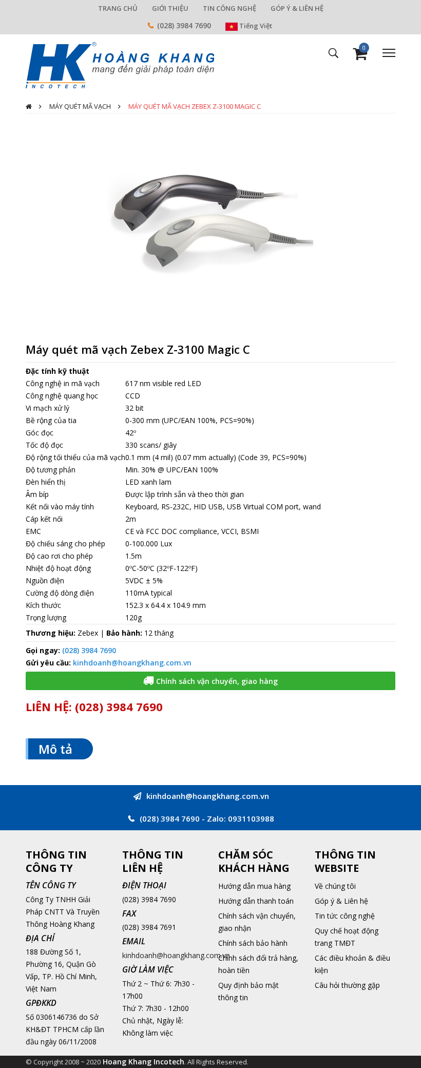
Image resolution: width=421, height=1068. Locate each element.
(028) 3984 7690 (184, 25)
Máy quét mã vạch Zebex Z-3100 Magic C (194, 106)
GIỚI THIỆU (170, 8)
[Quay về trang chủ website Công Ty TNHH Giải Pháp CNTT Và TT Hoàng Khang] (120, 64)
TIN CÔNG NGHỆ (229, 8)
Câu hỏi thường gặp (347, 985)
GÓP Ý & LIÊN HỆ (297, 8)
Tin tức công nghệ (345, 916)
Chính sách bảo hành (253, 943)
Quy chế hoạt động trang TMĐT (346, 937)
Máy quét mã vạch (80, 106)
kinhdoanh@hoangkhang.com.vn (132, 662)
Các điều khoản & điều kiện (352, 964)
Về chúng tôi (335, 886)
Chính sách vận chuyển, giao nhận (257, 922)
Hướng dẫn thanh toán (256, 901)
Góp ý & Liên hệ (341, 901)
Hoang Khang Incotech (143, 1061)
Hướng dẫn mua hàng (254, 886)
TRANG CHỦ (118, 8)
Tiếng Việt (255, 25)
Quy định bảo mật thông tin (248, 991)
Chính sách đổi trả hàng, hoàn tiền (258, 964)
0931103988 (251, 818)
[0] (360, 56)
